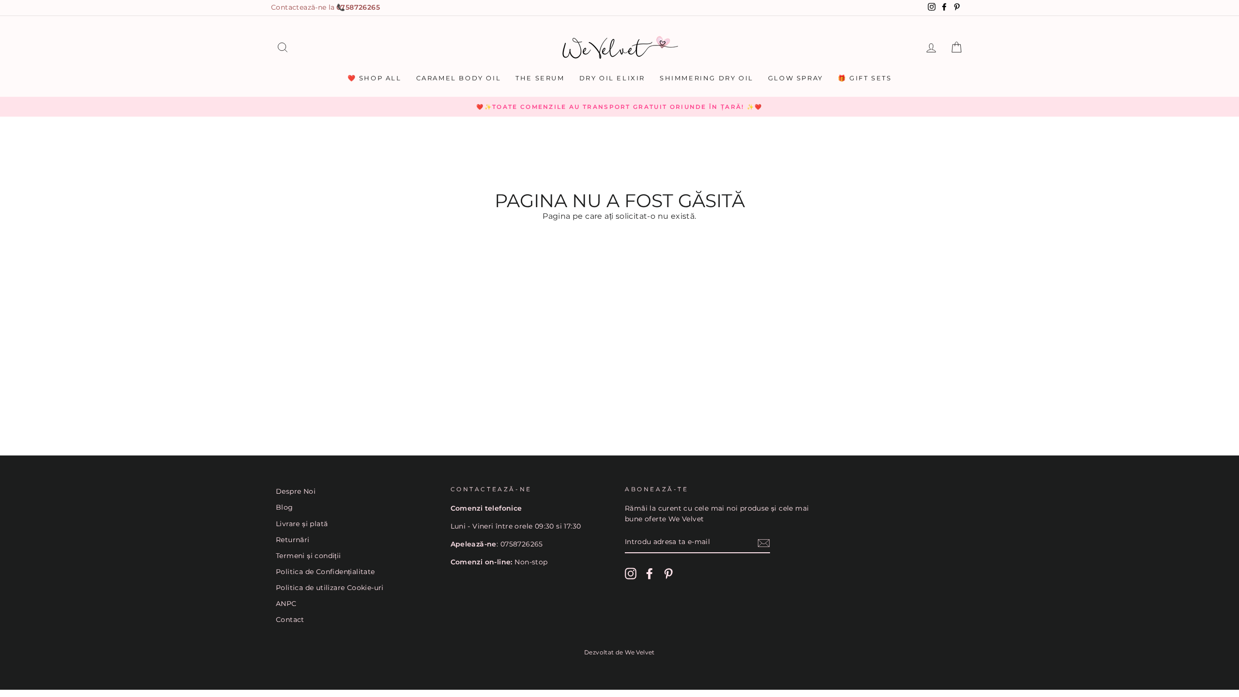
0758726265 (358, 7)
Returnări (293, 540)
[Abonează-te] (763, 542)
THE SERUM (539, 78)
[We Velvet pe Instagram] (630, 573)
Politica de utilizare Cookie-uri (330, 587)
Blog (284, 507)
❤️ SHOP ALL (375, 78)
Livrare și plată (302, 524)
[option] (619, 107)
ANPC (286, 603)
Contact (290, 619)
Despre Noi (296, 491)
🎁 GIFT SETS (865, 78)
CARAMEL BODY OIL (458, 78)
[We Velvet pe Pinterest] (668, 573)
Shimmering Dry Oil (707, 78)
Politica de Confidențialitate (325, 572)
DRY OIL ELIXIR (612, 78)
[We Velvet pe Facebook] (649, 573)
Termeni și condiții (308, 556)
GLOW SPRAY (795, 78)
